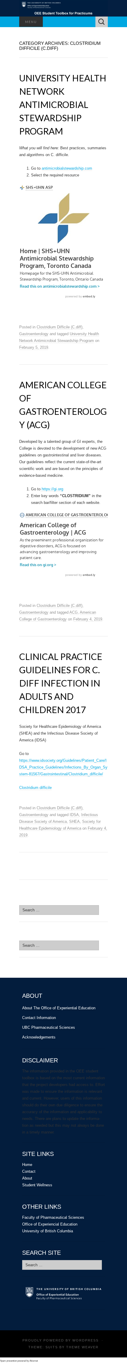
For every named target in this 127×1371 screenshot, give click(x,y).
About (27, 1178)
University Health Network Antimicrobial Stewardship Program (62, 104)
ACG (73, 612)
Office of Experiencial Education (49, 1224)
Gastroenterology (33, 334)
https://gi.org (51, 489)
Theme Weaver (82, 1347)
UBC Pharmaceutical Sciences (48, 1027)
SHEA (74, 821)
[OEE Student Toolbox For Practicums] (63, 8)
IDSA (74, 815)
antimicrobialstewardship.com (67, 168)
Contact (28, 1171)
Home (27, 1164)
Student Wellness (37, 1185)
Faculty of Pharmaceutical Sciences (53, 1217)
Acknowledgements (39, 1037)
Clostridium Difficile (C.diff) (59, 327)
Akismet (34, 1360)
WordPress (85, 1340)
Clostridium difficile (35, 787)
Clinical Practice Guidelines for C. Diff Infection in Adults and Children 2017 (60, 683)
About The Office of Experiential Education (58, 1008)
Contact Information (39, 1017)
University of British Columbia (47, 1231)
